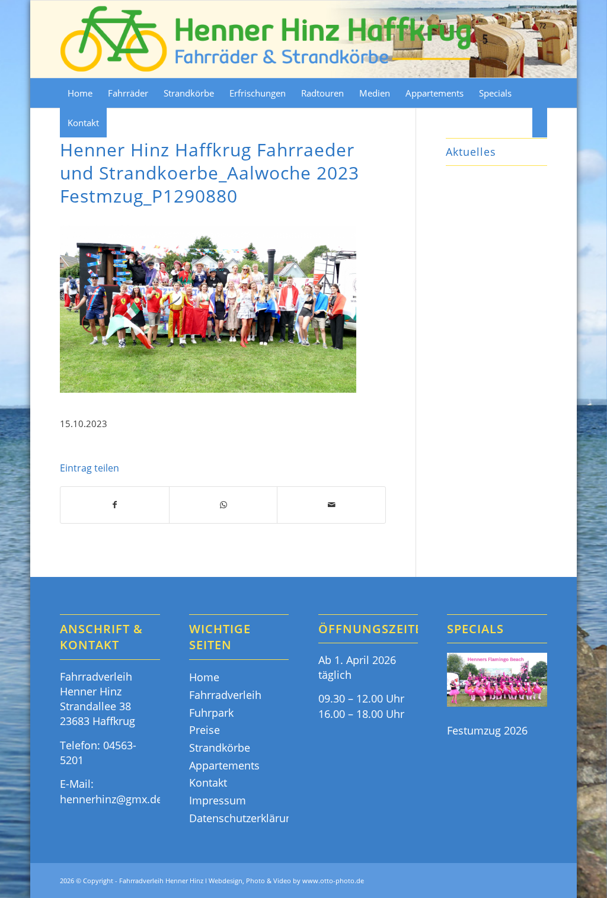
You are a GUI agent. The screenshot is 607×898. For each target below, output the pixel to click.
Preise (204, 730)
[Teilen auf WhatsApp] (223, 505)
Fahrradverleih (225, 695)
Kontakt (208, 782)
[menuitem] (80, 93)
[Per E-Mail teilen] (331, 505)
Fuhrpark (211, 712)
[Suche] (539, 122)
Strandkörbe (219, 747)
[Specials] (497, 682)
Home (204, 677)
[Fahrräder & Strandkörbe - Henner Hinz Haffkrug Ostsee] (266, 39)
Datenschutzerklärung (239, 818)
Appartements (224, 765)
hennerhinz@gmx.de (111, 799)
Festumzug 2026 (487, 730)
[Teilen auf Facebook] (114, 505)
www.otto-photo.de (333, 880)
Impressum (217, 800)
